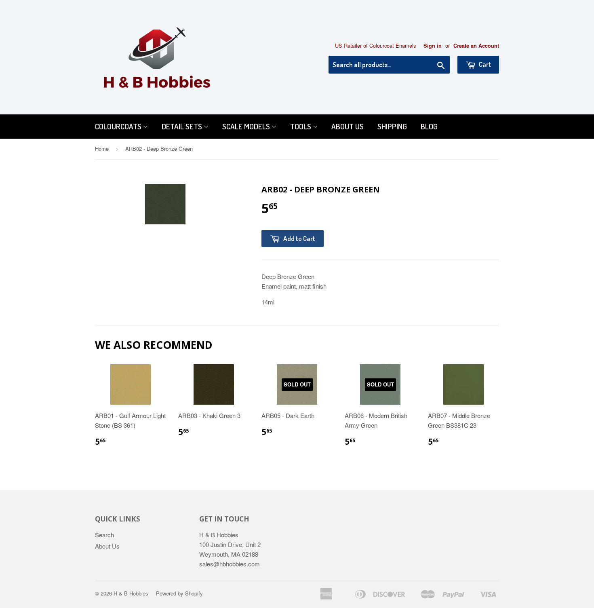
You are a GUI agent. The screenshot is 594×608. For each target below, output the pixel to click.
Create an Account (476, 45)
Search (104, 534)
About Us (347, 126)
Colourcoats (119, 126)
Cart (484, 64)
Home (102, 148)
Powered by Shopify (179, 593)
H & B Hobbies (131, 593)
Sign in (432, 45)
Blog (429, 126)
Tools (301, 126)
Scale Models (247, 126)
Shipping (392, 126)
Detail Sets (183, 126)
